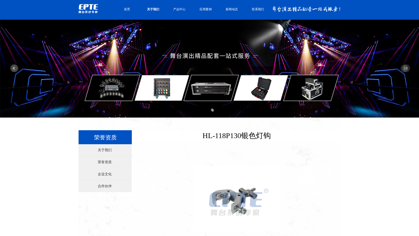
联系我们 (258, 9)
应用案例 (205, 9)
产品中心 (179, 9)
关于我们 (153, 9)
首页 (127, 9)
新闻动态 (232, 9)
